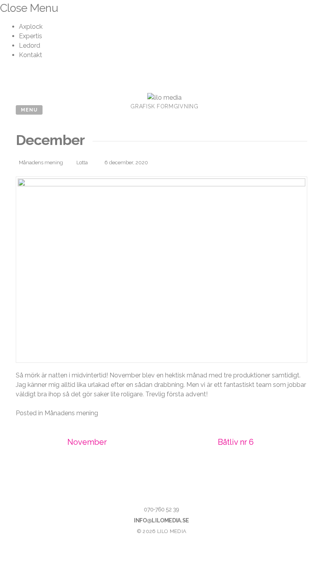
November (87, 442)
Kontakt (30, 55)
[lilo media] (164, 97)
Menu (29, 110)
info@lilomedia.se (161, 520)
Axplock (31, 26)
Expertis (30, 36)
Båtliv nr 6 (236, 442)
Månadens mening (41, 162)
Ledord (29, 45)
